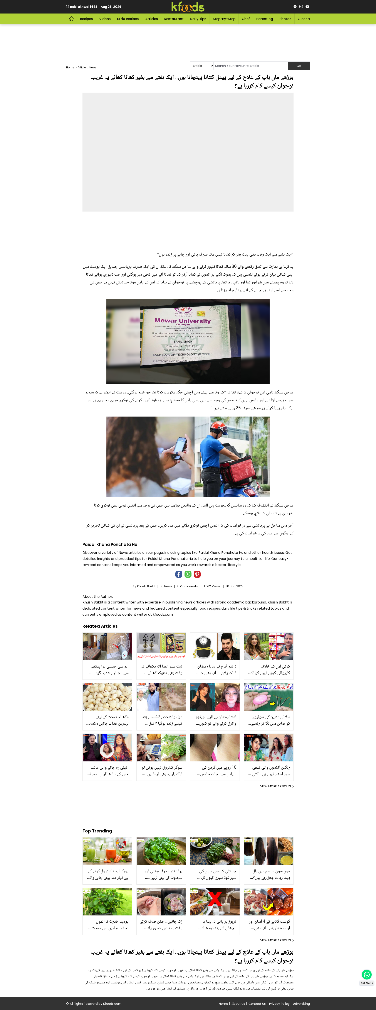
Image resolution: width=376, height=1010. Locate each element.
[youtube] (307, 6)
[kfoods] (188, 6)
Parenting (264, 19)
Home (223, 1004)
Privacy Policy (279, 1004)
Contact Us (257, 1004)
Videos (105, 19)
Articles (151, 19)
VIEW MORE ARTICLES (275, 786)
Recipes (86, 19)
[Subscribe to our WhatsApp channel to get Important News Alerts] (367, 974)
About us (238, 1004)
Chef (246, 19)
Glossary (305, 19)
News (168, 586)
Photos (285, 19)
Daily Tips (198, 19)
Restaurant (174, 19)
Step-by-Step (224, 19)
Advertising (301, 1004)
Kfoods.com (112, 1004)
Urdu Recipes (128, 19)
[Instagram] (301, 6)
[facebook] (295, 6)
